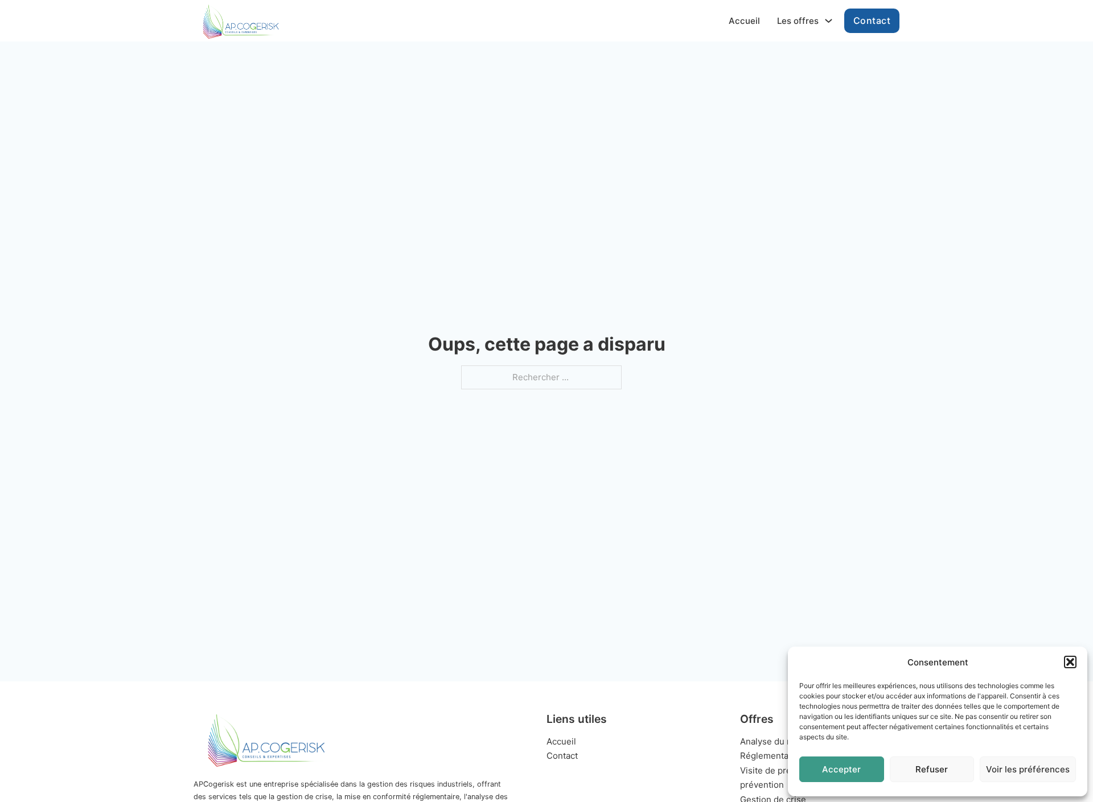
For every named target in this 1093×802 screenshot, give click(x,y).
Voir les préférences (1028, 769)
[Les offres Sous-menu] (828, 21)
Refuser (931, 769)
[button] (1070, 662)
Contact (872, 20)
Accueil (744, 20)
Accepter (841, 769)
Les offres (798, 20)
